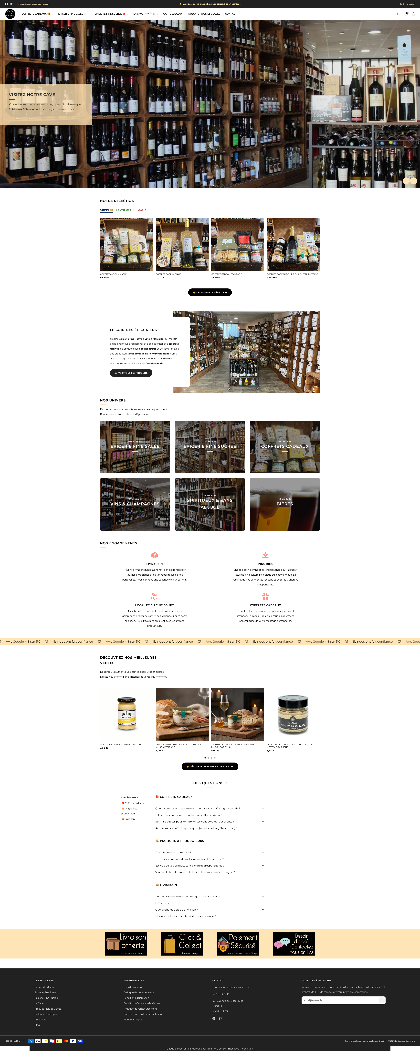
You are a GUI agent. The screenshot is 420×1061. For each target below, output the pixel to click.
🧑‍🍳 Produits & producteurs (129, 811)
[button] (206, 185)
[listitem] (210, 4)
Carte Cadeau (172, 13)
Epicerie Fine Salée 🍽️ (72, 13)
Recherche (40, 1019)
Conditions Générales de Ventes (142, 1003)
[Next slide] (413, 180)
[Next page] (320, 715)
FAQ (402, 4)
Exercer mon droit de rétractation (143, 1014)
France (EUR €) (13, 1041)
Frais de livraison (133, 987)
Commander (285, 519)
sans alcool (80, 118)
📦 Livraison (128, 819)
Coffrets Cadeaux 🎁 (36, 13)
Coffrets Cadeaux (44, 987)
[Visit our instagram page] (11, 4)
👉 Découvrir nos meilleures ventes (210, 766)
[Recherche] (398, 14)
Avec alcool (51, 118)
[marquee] (210, 641)
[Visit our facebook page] (6, 4)
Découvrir (135, 461)
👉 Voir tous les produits (131, 373)
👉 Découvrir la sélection (210, 292)
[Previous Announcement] (163, 4)
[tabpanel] (210, 251)
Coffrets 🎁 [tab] (106, 209)
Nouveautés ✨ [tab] (125, 209)
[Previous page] (100, 715)
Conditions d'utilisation (136, 997)
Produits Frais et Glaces (203, 13)
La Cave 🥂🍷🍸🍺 (144, 13)
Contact (230, 13)
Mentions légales (133, 1019)
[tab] (205, 758)
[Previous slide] (406, 180)
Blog (37, 1025)
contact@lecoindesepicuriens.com (33, 4)
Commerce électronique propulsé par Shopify (365, 1041)
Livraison (411, 4)
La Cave (39, 1003)
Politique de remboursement (140, 1008)
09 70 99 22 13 (220, 994)
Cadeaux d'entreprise (46, 1014)
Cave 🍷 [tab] (142, 209)
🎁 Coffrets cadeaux (132, 803)
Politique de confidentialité (139, 992)
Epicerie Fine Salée (45, 992)
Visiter (135, 519)
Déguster (210, 461)
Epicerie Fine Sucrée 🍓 (110, 13)
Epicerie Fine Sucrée (46, 997)
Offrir (285, 461)
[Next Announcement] (257, 4)
